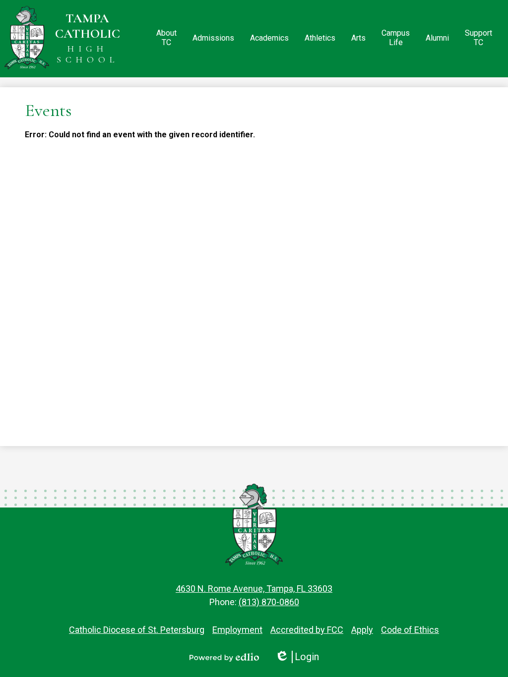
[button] (166, 39)
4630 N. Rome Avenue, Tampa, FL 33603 (254, 588)
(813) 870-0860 (269, 602)
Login (297, 657)
